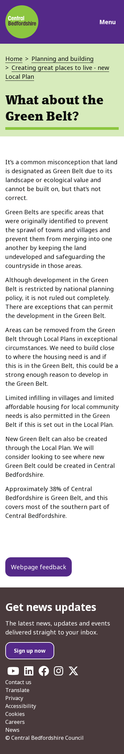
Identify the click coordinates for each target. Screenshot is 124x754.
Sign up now (30, 650)
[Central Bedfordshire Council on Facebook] (43, 673)
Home (13, 59)
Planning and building (62, 59)
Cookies (15, 714)
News (12, 729)
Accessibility (20, 706)
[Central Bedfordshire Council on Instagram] (58, 673)
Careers (15, 722)
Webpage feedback (38, 567)
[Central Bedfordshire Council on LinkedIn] (28, 673)
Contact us (18, 682)
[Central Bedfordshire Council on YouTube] (13, 673)
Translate (17, 690)
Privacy (14, 698)
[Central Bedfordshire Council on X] (73, 673)
